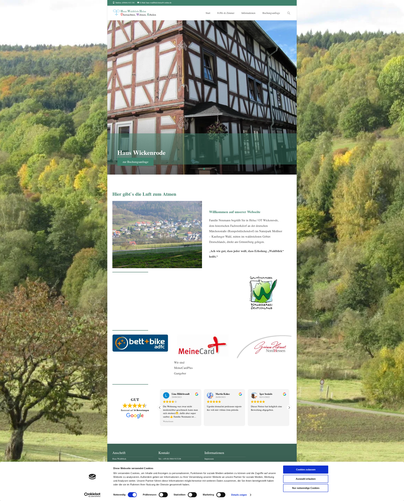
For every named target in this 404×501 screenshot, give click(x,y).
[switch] (163, 494)
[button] (289, 407)
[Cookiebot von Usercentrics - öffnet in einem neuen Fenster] (92, 494)
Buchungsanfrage (271, 13)
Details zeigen (239, 494)
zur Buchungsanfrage (135, 162)
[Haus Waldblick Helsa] (132, 12)
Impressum (209, 458)
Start (208, 13)
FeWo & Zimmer (225, 13)
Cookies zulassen (305, 469)
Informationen (248, 13)
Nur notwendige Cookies (305, 488)
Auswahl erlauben (306, 478)
